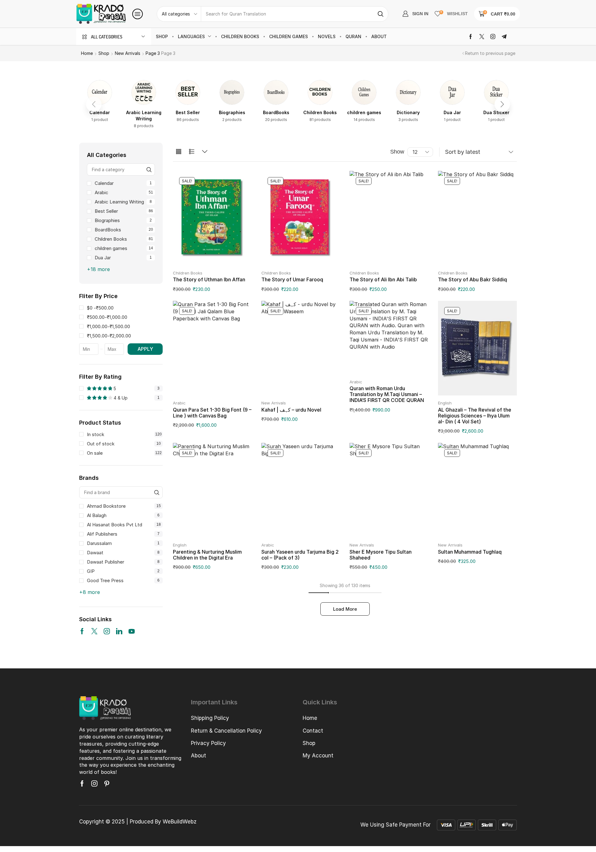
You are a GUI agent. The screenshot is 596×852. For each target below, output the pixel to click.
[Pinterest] (107, 783)
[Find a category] (149, 169)
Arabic (124, 192)
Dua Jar (123, 258)
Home (87, 53)
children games (124, 248)
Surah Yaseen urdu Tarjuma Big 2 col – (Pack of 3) (300, 555)
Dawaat (123, 552)
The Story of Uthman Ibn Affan (209, 279)
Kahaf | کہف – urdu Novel (291, 410)
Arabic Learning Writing (123, 202)
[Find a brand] (156, 492)
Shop (103, 53)
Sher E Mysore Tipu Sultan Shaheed (381, 555)
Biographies (123, 220)
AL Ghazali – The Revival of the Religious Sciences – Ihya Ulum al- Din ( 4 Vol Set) (474, 416)
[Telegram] (504, 36)
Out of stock (124, 444)
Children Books (124, 239)
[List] (191, 152)
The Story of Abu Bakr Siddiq (472, 279)
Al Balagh (123, 515)
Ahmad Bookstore (124, 506)
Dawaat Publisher (123, 562)
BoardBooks (124, 230)
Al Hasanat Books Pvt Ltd (124, 525)
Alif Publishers (123, 534)
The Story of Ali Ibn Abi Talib (383, 279)
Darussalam (123, 543)
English (445, 402)
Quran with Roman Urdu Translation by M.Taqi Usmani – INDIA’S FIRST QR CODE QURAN (387, 394)
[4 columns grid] (178, 152)
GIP (123, 571)
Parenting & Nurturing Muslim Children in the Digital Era (207, 555)
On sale (124, 453)
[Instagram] (492, 36)
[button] (137, 14)
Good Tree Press (123, 580)
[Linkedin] (119, 631)
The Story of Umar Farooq (292, 279)
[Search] (380, 14)
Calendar (123, 183)
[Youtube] (132, 631)
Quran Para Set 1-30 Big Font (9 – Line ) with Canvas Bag (212, 413)
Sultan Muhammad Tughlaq (470, 552)
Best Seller (124, 211)
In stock (124, 434)
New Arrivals (127, 53)
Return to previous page (490, 53)
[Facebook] (470, 36)
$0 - (100, 308)
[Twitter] (481, 36)
